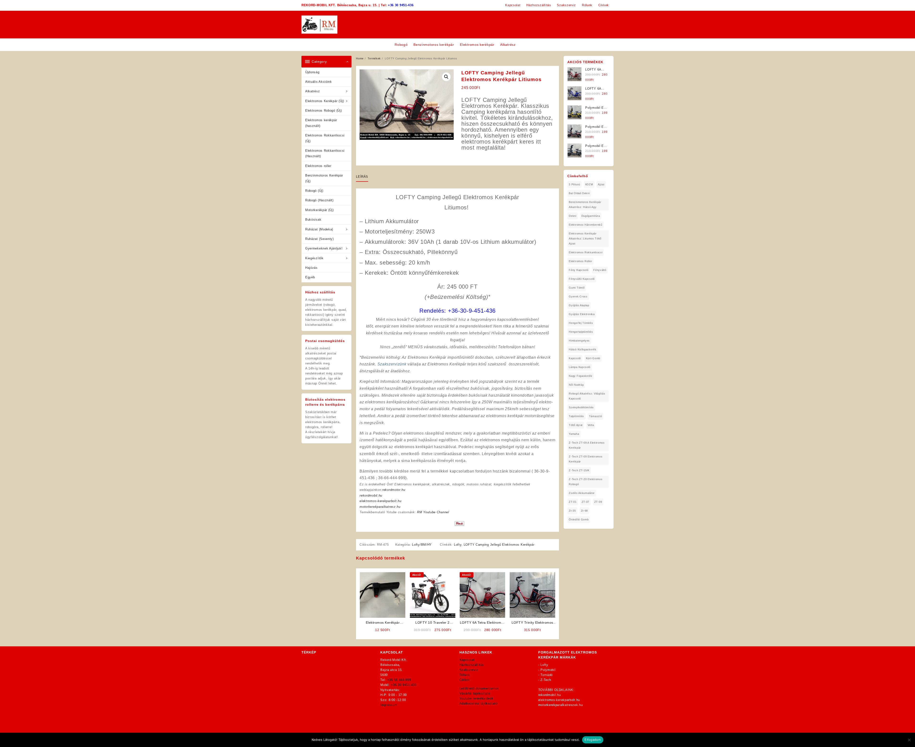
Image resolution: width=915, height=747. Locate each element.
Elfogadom (593, 740)
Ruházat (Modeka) (319, 229)
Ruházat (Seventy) (319, 239)
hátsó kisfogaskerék (582, 349)
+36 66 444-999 (399, 680)
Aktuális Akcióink (318, 81)
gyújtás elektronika (582, 314)
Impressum (388, 705)
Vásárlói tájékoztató (474, 693)
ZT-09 (598, 501)
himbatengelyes (579, 340)
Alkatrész (312, 91)
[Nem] (909, 739)
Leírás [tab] (362, 176)
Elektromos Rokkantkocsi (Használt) (325, 153)
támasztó (595, 416)
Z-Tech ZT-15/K (579, 470)
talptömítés (576, 416)
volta (591, 425)
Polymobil (547, 670)
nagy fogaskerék (580, 375)
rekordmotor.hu (393, 490)
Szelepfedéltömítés (581, 407)
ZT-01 (573, 501)
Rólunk (464, 675)
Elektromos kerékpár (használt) (321, 122)
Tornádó (546, 675)
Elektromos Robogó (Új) (323, 110)
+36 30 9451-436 (401, 5)
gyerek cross (578, 296)
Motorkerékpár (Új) (319, 210)
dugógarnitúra (590, 215)
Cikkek (464, 680)
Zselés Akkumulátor (582, 493)
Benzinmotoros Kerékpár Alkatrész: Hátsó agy (585, 204)
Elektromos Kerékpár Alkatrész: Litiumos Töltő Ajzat (585, 238)
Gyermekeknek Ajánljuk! (323, 248)
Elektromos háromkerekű (585, 224)
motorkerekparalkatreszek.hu (560, 705)
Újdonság (312, 72)
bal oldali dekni (579, 193)
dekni (572, 215)
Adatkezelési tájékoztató (478, 703)
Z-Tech (545, 680)
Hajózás (311, 268)
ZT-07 (586, 501)
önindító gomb (579, 519)
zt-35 (572, 510)
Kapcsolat (467, 660)
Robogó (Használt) (319, 200)
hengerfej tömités (581, 323)
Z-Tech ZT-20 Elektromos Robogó (585, 482)
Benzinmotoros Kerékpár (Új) (324, 178)
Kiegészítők (314, 258)
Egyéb (310, 277)
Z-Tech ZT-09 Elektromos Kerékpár (585, 459)
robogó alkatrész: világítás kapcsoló (587, 396)
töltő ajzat (576, 425)
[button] (446, 77)
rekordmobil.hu (371, 495)
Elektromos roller (318, 166)
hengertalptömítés (581, 331)
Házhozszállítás (471, 665)
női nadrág (576, 384)
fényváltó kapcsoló (582, 278)
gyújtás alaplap (579, 305)
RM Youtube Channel (433, 512)
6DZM (589, 184)
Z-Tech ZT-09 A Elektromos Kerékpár (587, 445)
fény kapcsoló (578, 270)
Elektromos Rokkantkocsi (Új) (325, 138)
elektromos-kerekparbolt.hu (380, 501)
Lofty (458, 544)
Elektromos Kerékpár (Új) (324, 101)
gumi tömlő (577, 287)
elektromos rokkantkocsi (585, 252)
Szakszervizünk (392, 364)
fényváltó (599, 270)
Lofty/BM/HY (422, 544)
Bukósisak (313, 219)
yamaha (574, 433)
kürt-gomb (593, 358)
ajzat (601, 184)
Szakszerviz (468, 670)
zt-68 (584, 510)
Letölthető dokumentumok (479, 688)
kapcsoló (575, 358)
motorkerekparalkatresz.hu (380, 506)
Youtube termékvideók (476, 698)
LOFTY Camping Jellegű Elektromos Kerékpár (499, 544)
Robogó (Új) (314, 190)
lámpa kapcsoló (579, 367)
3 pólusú (574, 184)
